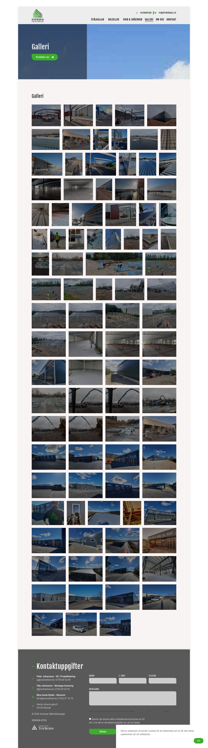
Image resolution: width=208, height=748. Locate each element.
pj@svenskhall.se (45, 679)
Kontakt (171, 19)
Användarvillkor (157, 711)
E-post (122, 676)
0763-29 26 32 (62, 689)
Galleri (149, 19)
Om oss (160, 19)
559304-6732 (39, 720)
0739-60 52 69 (63, 679)
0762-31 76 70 (66, 698)
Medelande (94, 689)
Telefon (152, 676)
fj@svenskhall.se (45, 689)
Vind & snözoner (132, 19)
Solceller (113, 19)
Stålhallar (97, 19)
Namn (91, 676)
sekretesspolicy (141, 711)
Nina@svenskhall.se (47, 698)
